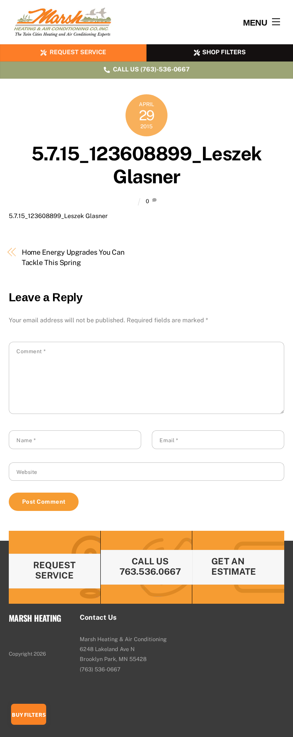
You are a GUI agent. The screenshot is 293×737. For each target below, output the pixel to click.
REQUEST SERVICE (78, 52)
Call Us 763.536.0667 (150, 566)
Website (26, 472)
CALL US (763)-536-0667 (151, 69)
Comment (31, 351)
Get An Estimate (233, 566)
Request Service (54, 570)
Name (26, 440)
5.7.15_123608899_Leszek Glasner (146, 164)
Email (168, 440)
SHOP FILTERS (224, 52)
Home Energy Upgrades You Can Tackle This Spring (73, 257)
